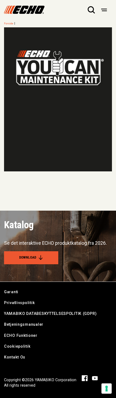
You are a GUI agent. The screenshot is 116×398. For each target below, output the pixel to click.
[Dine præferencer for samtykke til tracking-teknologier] (106, 388)
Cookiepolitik (17, 346)
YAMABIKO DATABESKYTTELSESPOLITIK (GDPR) (50, 313)
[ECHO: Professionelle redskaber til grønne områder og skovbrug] (24, 10)
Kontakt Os (14, 357)
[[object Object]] (104, 10)
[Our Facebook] (85, 378)
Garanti (11, 292)
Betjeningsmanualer (23, 324)
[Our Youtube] (95, 378)
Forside (8, 23)
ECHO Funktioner (20, 335)
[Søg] (91, 10)
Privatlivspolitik (19, 303)
